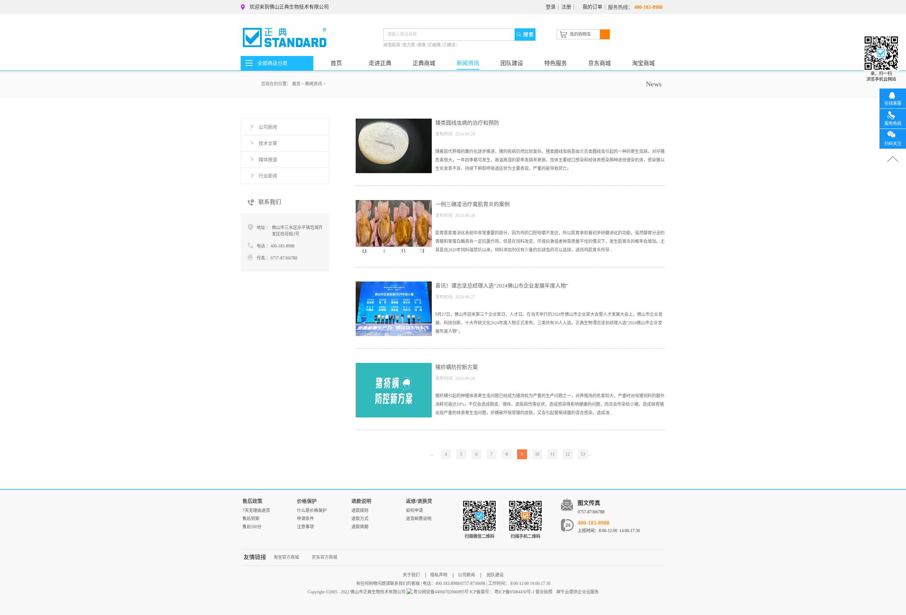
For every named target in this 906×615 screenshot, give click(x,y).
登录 (551, 7)
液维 (422, 44)
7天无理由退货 (256, 510)
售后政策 (252, 501)
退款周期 (359, 526)
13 (583, 454)
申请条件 (305, 518)
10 (537, 454)
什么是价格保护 (312, 510)
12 (568, 454)
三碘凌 (450, 44)
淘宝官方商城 (286, 557)
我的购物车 (580, 34)
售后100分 (252, 526)
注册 (566, 7)
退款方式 (359, 518)
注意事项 (305, 526)
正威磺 (435, 44)
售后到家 (250, 518)
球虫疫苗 (392, 44)
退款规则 (359, 510)
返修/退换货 (419, 501)
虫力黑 (409, 44)
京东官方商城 (324, 557)
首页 (336, 63)
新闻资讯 (313, 83)
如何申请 (414, 510)
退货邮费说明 (418, 518)
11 (552, 454)
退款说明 (361, 501)
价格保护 (307, 501)
